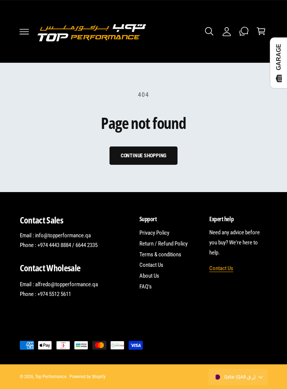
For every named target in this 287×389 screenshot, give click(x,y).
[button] (24, 31)
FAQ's (145, 286)
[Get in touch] (243, 31)
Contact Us (151, 265)
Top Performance (51, 376)
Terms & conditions (160, 254)
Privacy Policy (154, 232)
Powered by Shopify (87, 376)
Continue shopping (144, 155)
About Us (149, 275)
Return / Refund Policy (163, 243)
